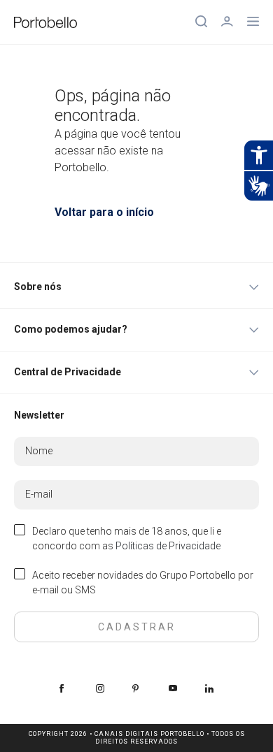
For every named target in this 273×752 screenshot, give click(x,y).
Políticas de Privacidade (167, 545)
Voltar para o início (104, 212)
